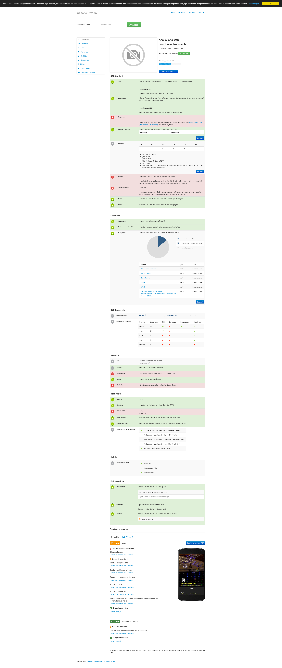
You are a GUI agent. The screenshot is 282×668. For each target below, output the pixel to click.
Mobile (82, 64)
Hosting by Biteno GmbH (106, 661)
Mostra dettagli (116, 612)
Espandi (200, 138)
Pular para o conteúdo (148, 269)
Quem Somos (145, 278)
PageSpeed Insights (87, 72)
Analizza (133, 24)
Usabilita (83, 56)
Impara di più (253, 3)
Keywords (84, 52)
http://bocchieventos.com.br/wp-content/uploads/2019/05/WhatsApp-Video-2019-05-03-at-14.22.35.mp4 (159, 293)
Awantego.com (92, 661)
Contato (143, 282)
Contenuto (84, 44)
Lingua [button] (200, 12)
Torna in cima (85, 39)
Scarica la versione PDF (168, 71)
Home (173, 12)
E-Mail (143, 287)
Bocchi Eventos (146, 273)
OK (270, 3)
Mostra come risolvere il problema (122, 555)
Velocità (129, 536)
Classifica (181, 12)
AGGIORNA (184, 53)
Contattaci (191, 12)
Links (81, 48)
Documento (84, 60)
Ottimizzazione (85, 68)
